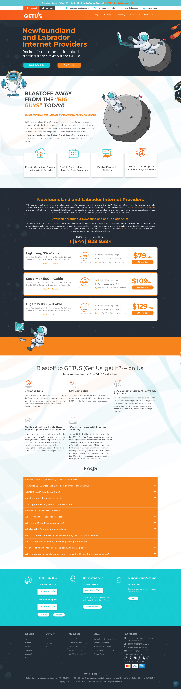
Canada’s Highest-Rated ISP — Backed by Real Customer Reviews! (91, 3)
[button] (90, 480)
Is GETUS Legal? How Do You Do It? (42, 492)
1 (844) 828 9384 (90, 241)
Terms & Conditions (101, 643)
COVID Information (76, 654)
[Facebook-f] (126, 658)
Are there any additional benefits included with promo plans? (55, 548)
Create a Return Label (77, 646)
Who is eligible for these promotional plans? (47, 529)
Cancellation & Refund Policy (105, 639)
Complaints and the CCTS (104, 650)
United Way (73, 639)
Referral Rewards (75, 643)
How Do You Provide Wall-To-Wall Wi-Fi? (44, 511)
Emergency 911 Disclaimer (104, 646)
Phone (48, 647)
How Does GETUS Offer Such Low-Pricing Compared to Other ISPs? (58, 486)
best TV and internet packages (142, 207)
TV (46, 639)
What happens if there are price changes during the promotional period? (61, 535)
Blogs (27, 658)
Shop (96, 15)
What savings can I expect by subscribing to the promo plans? (56, 542)
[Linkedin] (135, 658)
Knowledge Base (76, 650)
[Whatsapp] (139, 658)
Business (28, 646)
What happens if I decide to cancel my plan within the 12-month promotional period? (67, 554)
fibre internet (125, 229)
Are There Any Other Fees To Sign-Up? (44, 498)
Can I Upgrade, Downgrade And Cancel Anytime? (49, 504)
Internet (48, 643)
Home (27, 639)
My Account (149, 15)
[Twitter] (130, 658)
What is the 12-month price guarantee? (44, 523)
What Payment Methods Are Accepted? (45, 517)
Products (108, 15)
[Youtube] (143, 658)
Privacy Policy (99, 654)
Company (121, 15)
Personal (28, 643)
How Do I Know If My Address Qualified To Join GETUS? (52, 480)
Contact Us (135, 15)
